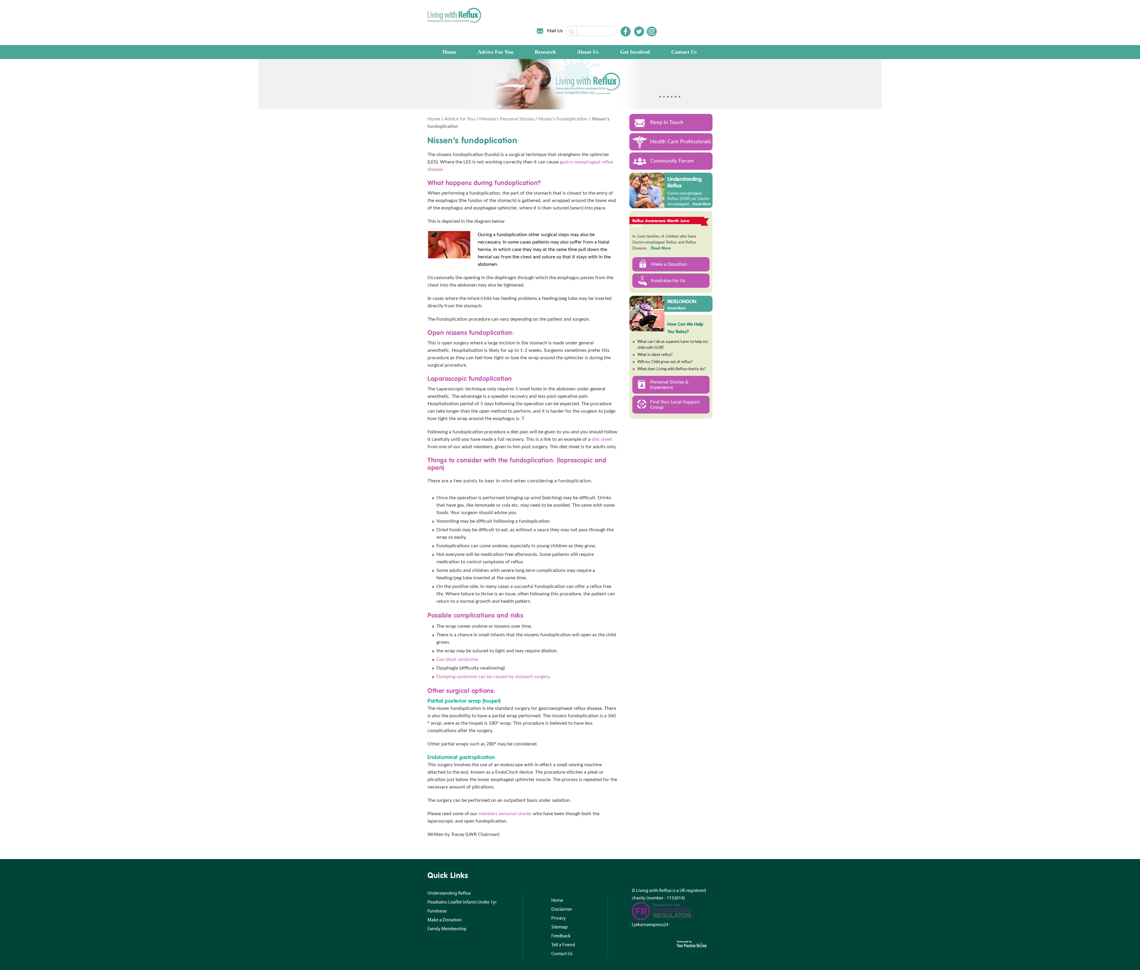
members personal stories (505, 813)
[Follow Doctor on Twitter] (639, 31)
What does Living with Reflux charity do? (671, 369)
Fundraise (437, 911)
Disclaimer (561, 909)
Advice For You (495, 52)
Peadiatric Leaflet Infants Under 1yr (462, 902)
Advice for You (460, 119)
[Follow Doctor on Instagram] (651, 31)
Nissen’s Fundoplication (563, 119)
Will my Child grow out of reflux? (665, 362)
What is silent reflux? (655, 355)
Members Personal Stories (507, 119)
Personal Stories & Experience (669, 385)
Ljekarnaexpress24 (650, 924)
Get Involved (635, 52)
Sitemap (559, 927)
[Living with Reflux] (455, 15)
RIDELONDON (681, 301)
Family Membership (447, 928)
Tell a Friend (563, 944)
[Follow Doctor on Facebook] (625, 31)
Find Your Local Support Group (675, 405)
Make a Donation (669, 264)
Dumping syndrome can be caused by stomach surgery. (493, 676)
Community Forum (672, 161)
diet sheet (602, 439)
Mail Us (555, 30)
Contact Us (684, 52)
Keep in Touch (666, 122)
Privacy (558, 918)
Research (545, 52)
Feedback (561, 936)
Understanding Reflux (684, 182)
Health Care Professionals (680, 141)
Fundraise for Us (668, 280)
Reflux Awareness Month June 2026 (660, 223)
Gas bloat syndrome (457, 659)
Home (449, 52)
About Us (588, 52)
